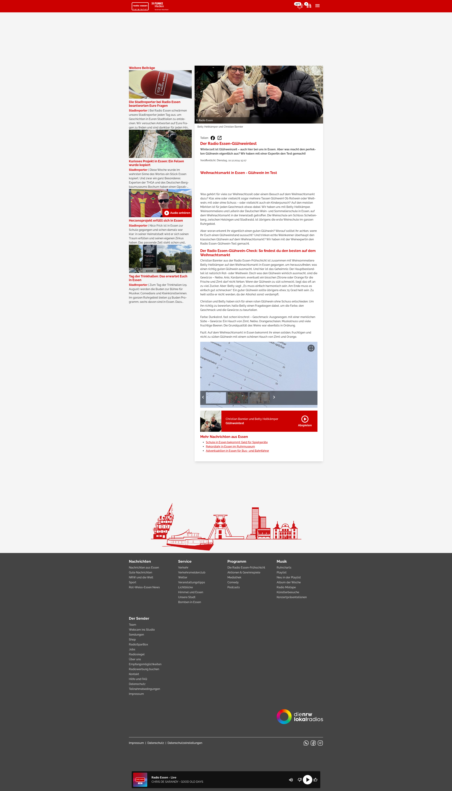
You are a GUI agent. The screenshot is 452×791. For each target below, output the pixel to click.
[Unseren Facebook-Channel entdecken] (313, 743)
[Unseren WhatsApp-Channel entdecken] (306, 743)
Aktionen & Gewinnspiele (243, 572)
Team (132, 624)
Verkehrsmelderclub (191, 572)
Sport (132, 582)
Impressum (136, 694)
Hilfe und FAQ (138, 679)
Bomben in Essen (189, 602)
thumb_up (315, 780)
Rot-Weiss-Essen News (144, 587)
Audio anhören (177, 213)
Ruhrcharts (284, 567)
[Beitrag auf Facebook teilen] (213, 138)
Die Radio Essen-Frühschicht (246, 567)
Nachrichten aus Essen (144, 567)
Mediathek (234, 577)
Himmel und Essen (190, 592)
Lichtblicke (185, 587)
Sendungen (136, 634)
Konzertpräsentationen (292, 597)
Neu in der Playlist (289, 577)
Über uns (135, 659)
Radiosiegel (137, 654)
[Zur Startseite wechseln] (140, 6)
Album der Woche (289, 582)
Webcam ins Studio (142, 629)
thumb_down (300, 780)
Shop (132, 639)
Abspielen (305, 420)
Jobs (132, 649)
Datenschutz (137, 684)
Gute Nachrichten (140, 572)
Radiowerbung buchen (144, 669)
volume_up (291, 779)
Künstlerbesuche (288, 592)
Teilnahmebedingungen (144, 689)
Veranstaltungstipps (191, 582)
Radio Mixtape (286, 587)
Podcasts (233, 587)
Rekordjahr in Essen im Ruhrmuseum (230, 446)
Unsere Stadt (186, 597)
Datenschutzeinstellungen (185, 743)
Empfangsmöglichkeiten (145, 664)
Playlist (282, 572)
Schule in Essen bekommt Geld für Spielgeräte (237, 442)
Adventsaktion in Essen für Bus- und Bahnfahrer (237, 450)
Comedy (233, 582)
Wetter (182, 577)
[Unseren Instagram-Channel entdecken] (320, 743)
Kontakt (134, 674)
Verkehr (183, 567)
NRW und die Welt (141, 577)
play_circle (307, 779)
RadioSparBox (138, 644)
